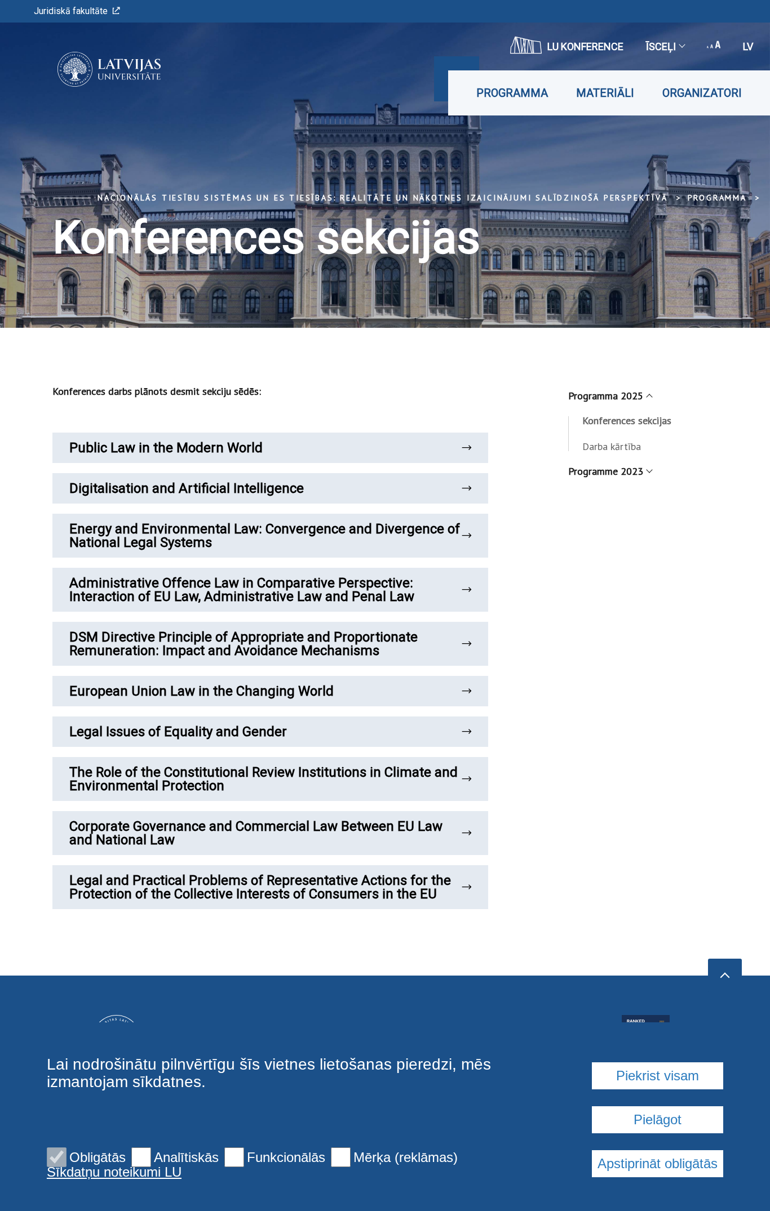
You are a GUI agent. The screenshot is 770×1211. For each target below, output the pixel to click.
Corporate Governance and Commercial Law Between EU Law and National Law (255, 833)
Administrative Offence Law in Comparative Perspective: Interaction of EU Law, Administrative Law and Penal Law (241, 589)
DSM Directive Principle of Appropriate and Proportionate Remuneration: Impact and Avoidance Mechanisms (243, 643)
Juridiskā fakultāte (71, 11)
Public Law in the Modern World (166, 448)
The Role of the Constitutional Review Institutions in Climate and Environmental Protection (263, 779)
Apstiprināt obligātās (658, 1163)
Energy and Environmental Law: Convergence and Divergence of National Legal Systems (264, 535)
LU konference (585, 46)
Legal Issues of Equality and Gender (178, 732)
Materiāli (605, 93)
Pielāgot (658, 1119)
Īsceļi (661, 46)
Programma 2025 (605, 395)
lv (748, 46)
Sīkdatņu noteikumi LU (114, 1172)
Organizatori (702, 93)
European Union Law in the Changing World (201, 691)
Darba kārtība (611, 446)
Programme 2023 (605, 471)
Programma (512, 93)
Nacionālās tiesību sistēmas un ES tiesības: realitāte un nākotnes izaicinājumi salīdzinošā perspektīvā (383, 198)
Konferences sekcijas (626, 420)
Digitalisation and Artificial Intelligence (186, 488)
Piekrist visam (657, 1075)
